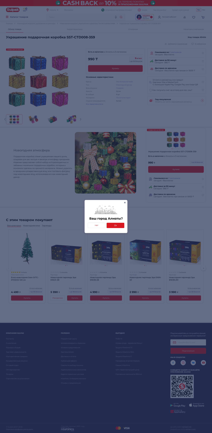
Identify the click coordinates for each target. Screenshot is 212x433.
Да (115, 225)
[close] (125, 202)
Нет (96, 225)
